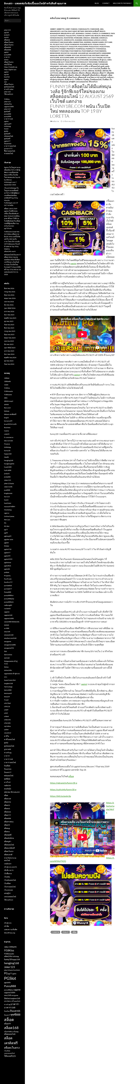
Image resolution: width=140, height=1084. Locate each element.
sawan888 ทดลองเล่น (11, 622)
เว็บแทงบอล (64, 82)
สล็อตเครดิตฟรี (62, 77)
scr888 (68, 55)
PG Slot (56, 44)
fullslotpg (71, 36)
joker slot (7, 92)
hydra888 (78, 38)
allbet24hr (8, 956)
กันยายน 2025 (9, 325)
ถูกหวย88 (60, 68)
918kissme (94, 29)
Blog (97, 3)
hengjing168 (107, 36)
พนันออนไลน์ (68, 71)
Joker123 (103, 38)
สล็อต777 (102, 73)
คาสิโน (85, 66)
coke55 (95, 33)
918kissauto (84, 29)
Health (97, 36)
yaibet (71, 66)
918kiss (7, 99)
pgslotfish (105, 47)
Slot (89, 58)
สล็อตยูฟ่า (104, 75)
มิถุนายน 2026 (9, 295)
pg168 (6, 32)
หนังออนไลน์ (8, 136)
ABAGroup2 (55, 31)
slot (5, 82)
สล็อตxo (78, 75)
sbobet (61, 55)
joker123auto (56, 40)
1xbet (67, 29)
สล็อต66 (88, 73)
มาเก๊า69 (83, 71)
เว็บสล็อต (105, 79)
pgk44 (96, 44)
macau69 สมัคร (66, 42)
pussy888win (100, 51)
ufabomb (103, 64)
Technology (82, 62)
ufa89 (83, 64)
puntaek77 (55, 51)
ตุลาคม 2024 (8, 361)
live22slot (54, 42)
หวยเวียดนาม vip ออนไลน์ (96, 77)
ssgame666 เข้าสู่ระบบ (98, 60)
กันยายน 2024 (9, 364)
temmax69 (102, 62)
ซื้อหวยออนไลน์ (9, 151)
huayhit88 (68, 38)
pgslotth (54, 49)
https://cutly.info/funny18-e (63, 789)
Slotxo (73, 60)
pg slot (6, 74)
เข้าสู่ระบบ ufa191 (57, 79)
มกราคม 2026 (9, 311)
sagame (73, 53)
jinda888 (94, 38)
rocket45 (65, 53)
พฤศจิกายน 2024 (10, 357)
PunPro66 (80, 49)
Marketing (78, 42)
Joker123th (69, 40)
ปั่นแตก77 (59, 71)
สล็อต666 (95, 73)
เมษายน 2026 (9, 302)
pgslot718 (54, 47)
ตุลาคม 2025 (8, 321)
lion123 (97, 40)
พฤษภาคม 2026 (10, 298)
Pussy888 (64, 51)
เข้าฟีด (6, 926)
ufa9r (89, 64)
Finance (61, 36)
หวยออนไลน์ (8, 153)
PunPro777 (91, 49)
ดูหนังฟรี (7, 111)
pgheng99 (74, 44)
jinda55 (86, 38)
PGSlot (102, 44)
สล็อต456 (74, 73)
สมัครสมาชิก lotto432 (12, 792)
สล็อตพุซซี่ (85, 75)
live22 (104, 40)
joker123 (7, 30)
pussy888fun (75, 51)
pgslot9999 (83, 47)
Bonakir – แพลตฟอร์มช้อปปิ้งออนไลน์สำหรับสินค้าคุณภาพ (35, 3)
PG (51, 44)
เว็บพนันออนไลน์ (95, 79)
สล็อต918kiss (55, 75)
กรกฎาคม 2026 (9, 292)
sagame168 (83, 53)
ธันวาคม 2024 (9, 354)
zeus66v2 (79, 66)
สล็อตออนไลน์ (9, 845)
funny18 (80, 36)
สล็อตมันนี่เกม (95, 75)
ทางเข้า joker (9, 89)
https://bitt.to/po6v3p (60, 796)
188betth (60, 29)
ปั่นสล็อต (104, 68)
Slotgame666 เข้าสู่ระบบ (60, 60)
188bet (53, 29)
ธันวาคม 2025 (9, 315)
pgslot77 (64, 47)
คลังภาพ (56, 121)
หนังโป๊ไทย (8, 65)
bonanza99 (55, 33)
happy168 (89, 36)
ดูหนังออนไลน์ (9, 87)
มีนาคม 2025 (9, 344)
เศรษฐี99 (72, 82)
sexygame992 (81, 58)
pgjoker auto (86, 44)
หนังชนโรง (8, 104)
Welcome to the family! (122, 3)
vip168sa (64, 66)
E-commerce (104, 33)
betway (81, 31)
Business (80, 33)
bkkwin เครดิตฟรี (92, 31)
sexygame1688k (67, 58)
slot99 (6, 37)
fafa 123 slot (8, 441)
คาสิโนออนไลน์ (94, 66)
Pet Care (108, 42)
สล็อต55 (82, 73)
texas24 (53, 64)
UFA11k (77, 64)
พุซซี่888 (77, 71)
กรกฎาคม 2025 (9, 331)
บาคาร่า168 (83, 68)
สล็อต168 (67, 73)
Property (71, 49)
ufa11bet (69, 64)
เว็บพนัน (86, 79)
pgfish (14, 974)
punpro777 (8, 148)
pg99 (67, 44)
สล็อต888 (110, 73)
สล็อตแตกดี (82, 77)
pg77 (62, 44)
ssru (109, 60)
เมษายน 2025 (9, 341)
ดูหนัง (102, 66)
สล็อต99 (64, 75)
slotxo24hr (83, 60)
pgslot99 (73, 47)
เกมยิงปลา (110, 77)
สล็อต (61, 73)
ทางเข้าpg (68, 68)
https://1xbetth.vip (10, 67)
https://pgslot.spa (10, 69)
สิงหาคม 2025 (9, 328)
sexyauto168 (85, 55)
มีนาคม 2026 (9, 305)
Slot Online (97, 58)
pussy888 (7, 55)
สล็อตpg (71, 75)
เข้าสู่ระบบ (7, 923)
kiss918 (7, 77)
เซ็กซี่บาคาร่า (69, 79)
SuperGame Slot (57, 62)
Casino (88, 33)
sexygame (54, 58)
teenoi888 (93, 62)
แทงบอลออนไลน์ (82, 82)
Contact (105, 3)
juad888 (78, 40)
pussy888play (88, 51)
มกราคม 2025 (9, 351)
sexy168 (75, 55)
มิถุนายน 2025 (9, 334)
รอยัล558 (91, 71)
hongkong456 (56, 38)
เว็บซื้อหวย (78, 79)
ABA (101, 29)
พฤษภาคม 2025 (10, 338)
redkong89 (55, 53)
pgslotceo (94, 47)
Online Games (98, 42)
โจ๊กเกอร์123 (93, 82)
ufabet (96, 64)
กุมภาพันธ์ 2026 (9, 308)
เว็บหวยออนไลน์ (10, 887)
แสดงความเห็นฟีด (10, 929)
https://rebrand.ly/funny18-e (63, 783)
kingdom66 (88, 40)
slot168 (106, 58)
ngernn (87, 42)
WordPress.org (9, 933)
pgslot (73, 263)
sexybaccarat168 (100, 55)
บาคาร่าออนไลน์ (94, 68)
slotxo (6, 60)
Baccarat (72, 31)
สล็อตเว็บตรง (72, 77)
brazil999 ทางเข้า (68, 33)
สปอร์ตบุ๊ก (98, 71)
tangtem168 (70, 62)
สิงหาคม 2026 (9, 288)
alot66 (64, 31)
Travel (61, 64)
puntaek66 (101, 49)
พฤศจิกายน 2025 (10, 318)
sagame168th (95, 53)
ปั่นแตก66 (7, 144)
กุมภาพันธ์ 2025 (9, 348)
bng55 (102, 31)
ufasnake (54, 66)
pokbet (62, 49)
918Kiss (74, 29)
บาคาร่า (75, 68)
